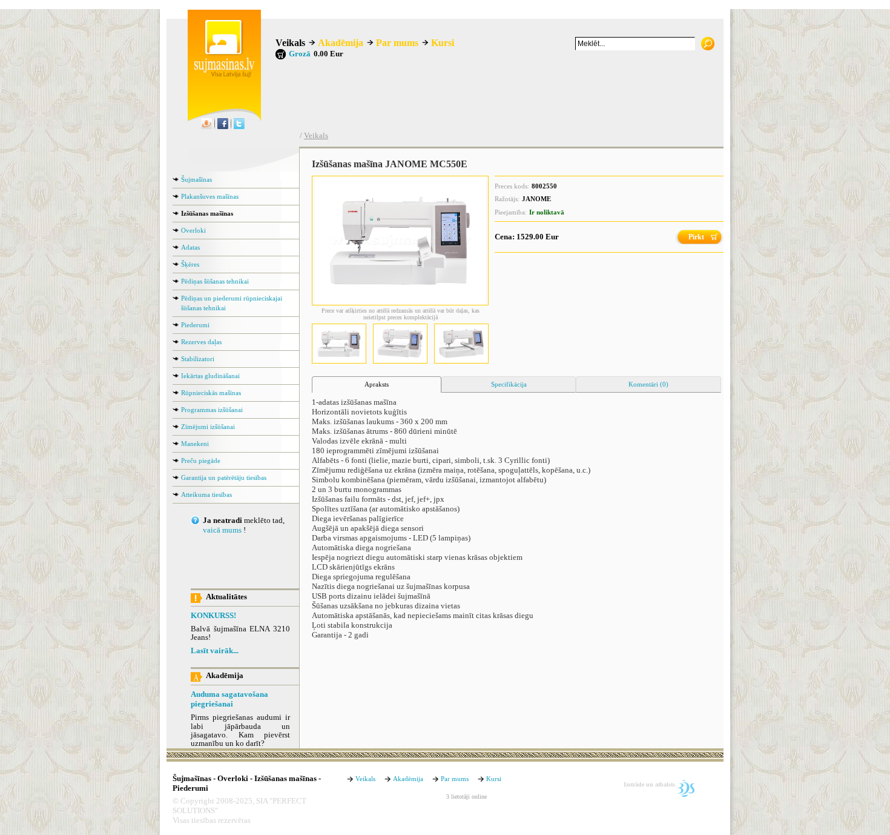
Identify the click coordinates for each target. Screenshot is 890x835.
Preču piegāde (200, 460)
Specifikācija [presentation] (509, 384)
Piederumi (195, 324)
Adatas (190, 247)
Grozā (300, 54)
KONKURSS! (213, 615)
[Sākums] (220, 75)
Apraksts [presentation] (376, 384)
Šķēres (190, 264)
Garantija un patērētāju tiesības (223, 477)
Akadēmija (340, 43)
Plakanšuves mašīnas (210, 196)
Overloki (193, 230)
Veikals (290, 43)
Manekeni (195, 443)
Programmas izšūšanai (212, 409)
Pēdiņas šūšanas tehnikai (215, 281)
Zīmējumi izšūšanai (208, 426)
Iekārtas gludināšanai (210, 375)
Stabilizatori (197, 358)
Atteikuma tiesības (206, 494)
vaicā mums (222, 530)
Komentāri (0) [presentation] (648, 384)
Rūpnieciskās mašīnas (211, 392)
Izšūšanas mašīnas (207, 213)
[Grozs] (280, 54)
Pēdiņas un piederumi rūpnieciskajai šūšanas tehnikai (231, 302)
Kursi (442, 43)
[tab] (376, 384)
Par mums (397, 43)
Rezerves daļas (201, 341)
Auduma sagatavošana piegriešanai (229, 699)
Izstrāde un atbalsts (649, 784)
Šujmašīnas (196, 179)
